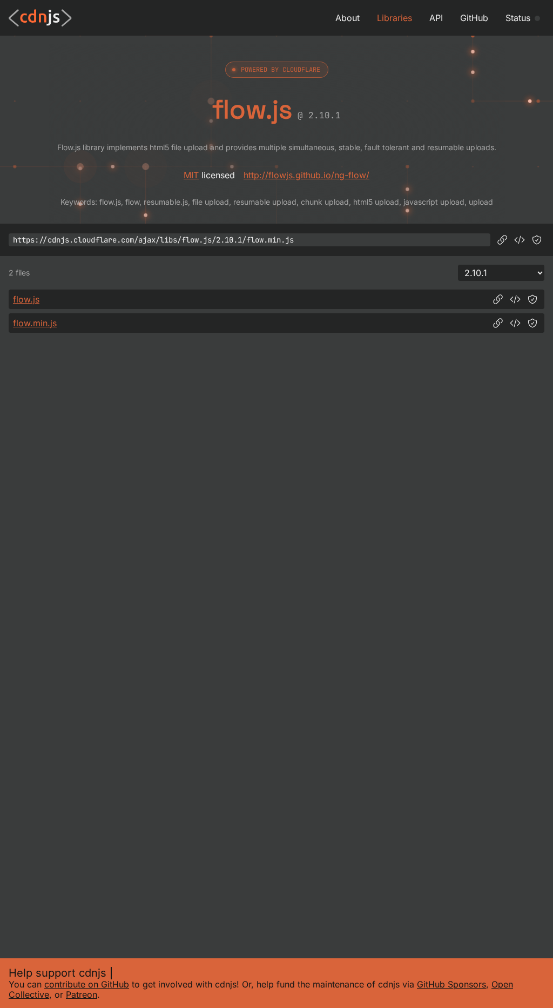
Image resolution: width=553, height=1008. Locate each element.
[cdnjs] (40, 17)
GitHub (474, 17)
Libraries (394, 17)
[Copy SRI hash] (536, 239)
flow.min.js (35, 323)
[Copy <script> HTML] (519, 239)
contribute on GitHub (86, 984)
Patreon (81, 994)
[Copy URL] (502, 239)
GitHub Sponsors (451, 984)
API (436, 17)
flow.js (26, 299)
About (347, 17)
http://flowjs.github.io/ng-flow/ (306, 175)
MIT (191, 175)
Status (517, 17)
